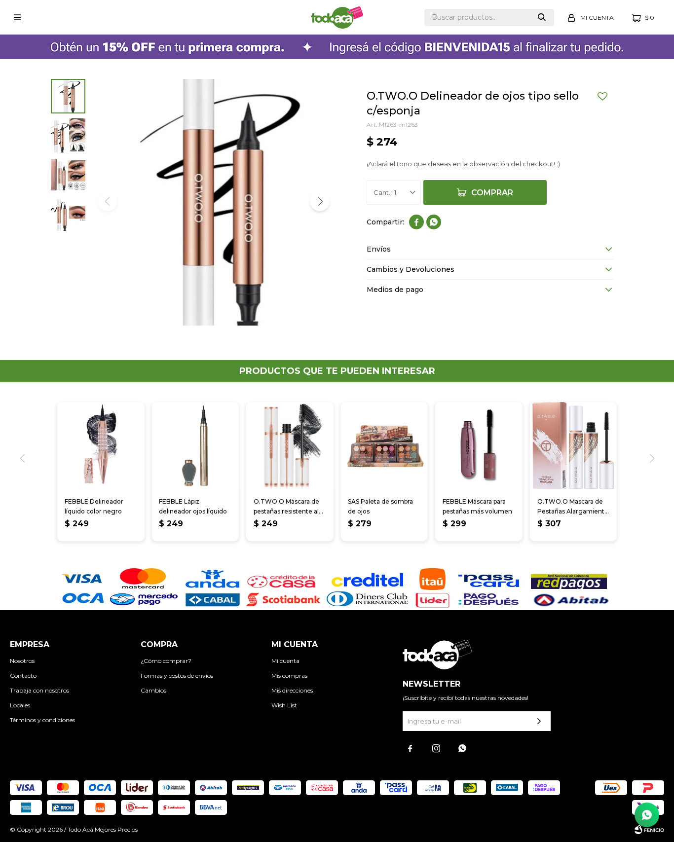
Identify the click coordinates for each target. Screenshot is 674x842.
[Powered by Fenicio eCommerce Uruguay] (649, 829)
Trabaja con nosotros (39, 690)
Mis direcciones (292, 690)
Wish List (284, 705)
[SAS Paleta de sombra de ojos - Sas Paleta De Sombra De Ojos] (384, 445)
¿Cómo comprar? (166, 660)
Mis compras (289, 675)
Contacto (23, 675)
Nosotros (22, 660)
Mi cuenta (285, 660)
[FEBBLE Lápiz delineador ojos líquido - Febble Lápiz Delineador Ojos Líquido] (195, 445)
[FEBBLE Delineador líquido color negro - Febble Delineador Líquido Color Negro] (101, 445)
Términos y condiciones (42, 720)
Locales (20, 705)
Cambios (153, 690)
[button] (541, 17)
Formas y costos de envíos (177, 675)
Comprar (492, 192)
